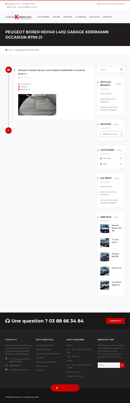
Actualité (107, 158)
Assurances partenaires (46, 362)
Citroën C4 (116, 268)
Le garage (81, 17)
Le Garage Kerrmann (45, 345)
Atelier (56, 17)
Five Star (40, 358)
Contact (107, 17)
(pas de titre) (106, 93)
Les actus (94, 17)
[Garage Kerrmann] (18, 17)
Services (67, 17)
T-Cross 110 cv (115, 240)
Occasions (43, 17)
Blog (105, 164)
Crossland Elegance (116, 283)
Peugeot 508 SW (115, 255)
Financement (41, 366)
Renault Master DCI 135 (117, 228)
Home (10, 50)
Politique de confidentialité (47, 353)
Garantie (40, 370)
